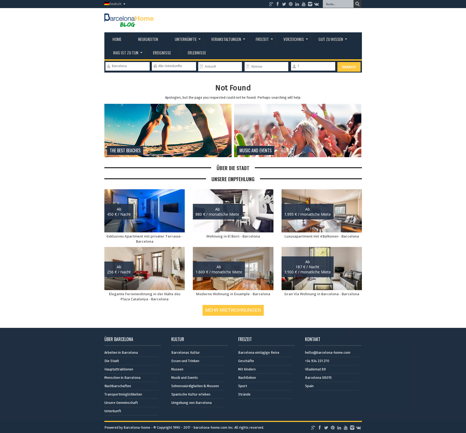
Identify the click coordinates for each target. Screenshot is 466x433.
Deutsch (115, 4)
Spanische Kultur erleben (190, 394)
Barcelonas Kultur (185, 352)
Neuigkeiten (148, 39)
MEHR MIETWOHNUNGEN (233, 310)
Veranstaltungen (226, 39)
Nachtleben (247, 378)
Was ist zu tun (125, 53)
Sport (242, 386)
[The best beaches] (168, 156)
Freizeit (262, 39)
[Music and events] (297, 156)
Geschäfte (246, 361)
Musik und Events (184, 378)
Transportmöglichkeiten (123, 394)
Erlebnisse (197, 53)
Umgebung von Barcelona (191, 403)
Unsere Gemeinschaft (121, 403)
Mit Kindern (247, 369)
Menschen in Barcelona (122, 378)
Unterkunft (112, 411)
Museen (177, 369)
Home (116, 39)
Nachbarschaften (117, 386)
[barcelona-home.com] (129, 22)
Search (349, 66)
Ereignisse (162, 53)
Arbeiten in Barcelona (121, 352)
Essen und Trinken (185, 361)
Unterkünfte (186, 39)
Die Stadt (111, 361)
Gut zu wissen (330, 39)
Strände (244, 394)
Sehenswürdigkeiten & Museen (195, 386)
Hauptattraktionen (118, 369)
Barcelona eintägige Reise (258, 352)
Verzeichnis (293, 39)
